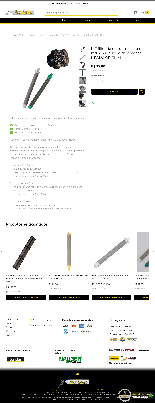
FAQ (8, 334)
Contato (10, 331)
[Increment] (103, 81)
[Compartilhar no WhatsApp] (93, 103)
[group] (77, 266)
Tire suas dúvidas (42, 320)
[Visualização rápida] (26, 252)
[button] (147, 11)
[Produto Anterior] (2, 252)
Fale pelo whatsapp (43, 325)
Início (13, 35)
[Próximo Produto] (153, 252)
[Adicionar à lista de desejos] (142, 92)
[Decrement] (93, 81)
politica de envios (97, 70)
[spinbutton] (98, 81)
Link (8, 342)
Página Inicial (13, 319)
